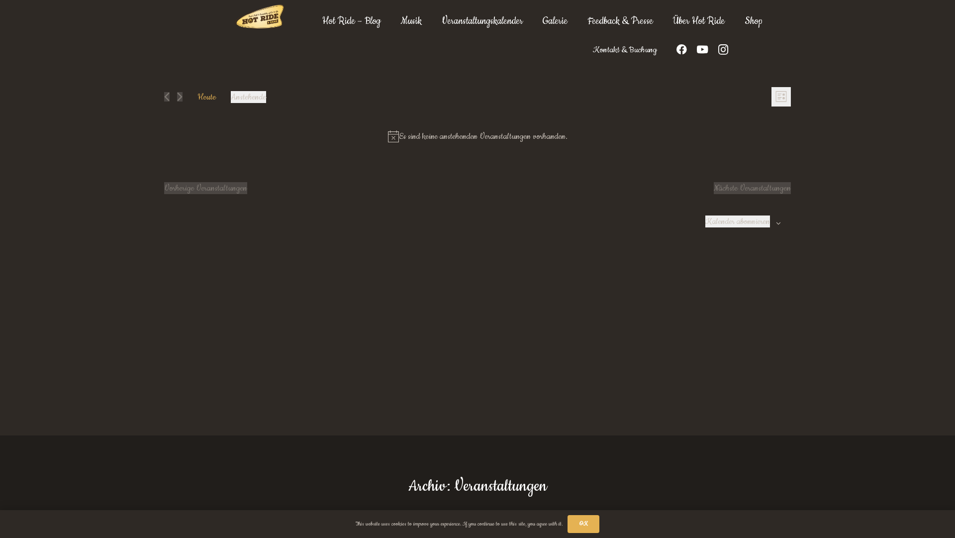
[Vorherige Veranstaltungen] (167, 97)
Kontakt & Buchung (625, 49)
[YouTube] (702, 49)
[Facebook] (681, 49)
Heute (206, 97)
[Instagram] (723, 49)
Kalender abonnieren (737, 221)
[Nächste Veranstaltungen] (180, 97)
